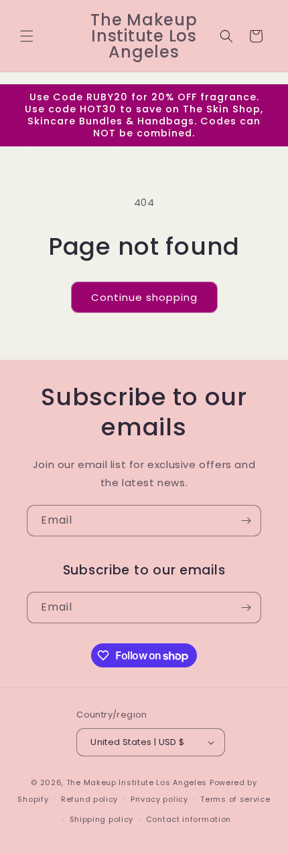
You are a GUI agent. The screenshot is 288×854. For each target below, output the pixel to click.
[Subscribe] (246, 520)
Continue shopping (144, 297)
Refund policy (89, 799)
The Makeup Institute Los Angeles (136, 782)
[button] (27, 36)
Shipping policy (102, 819)
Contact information (188, 819)
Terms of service (235, 799)
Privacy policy (159, 799)
